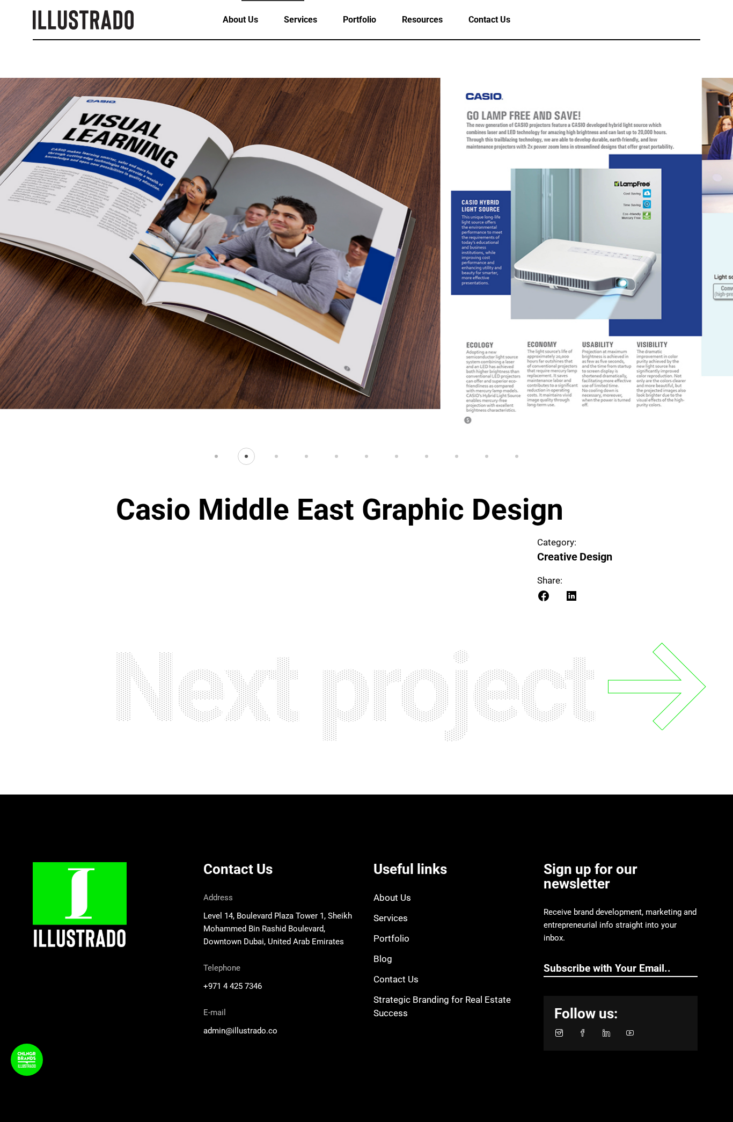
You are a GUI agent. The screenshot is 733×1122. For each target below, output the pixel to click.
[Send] (692, 969)
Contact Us (396, 979)
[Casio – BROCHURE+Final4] (367, 255)
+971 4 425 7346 (232, 986)
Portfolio (391, 938)
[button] (216, 456)
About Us (392, 897)
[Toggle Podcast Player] (27, 1060)
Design (596, 556)
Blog (382, 958)
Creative (557, 556)
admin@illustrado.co (240, 1031)
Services (390, 918)
